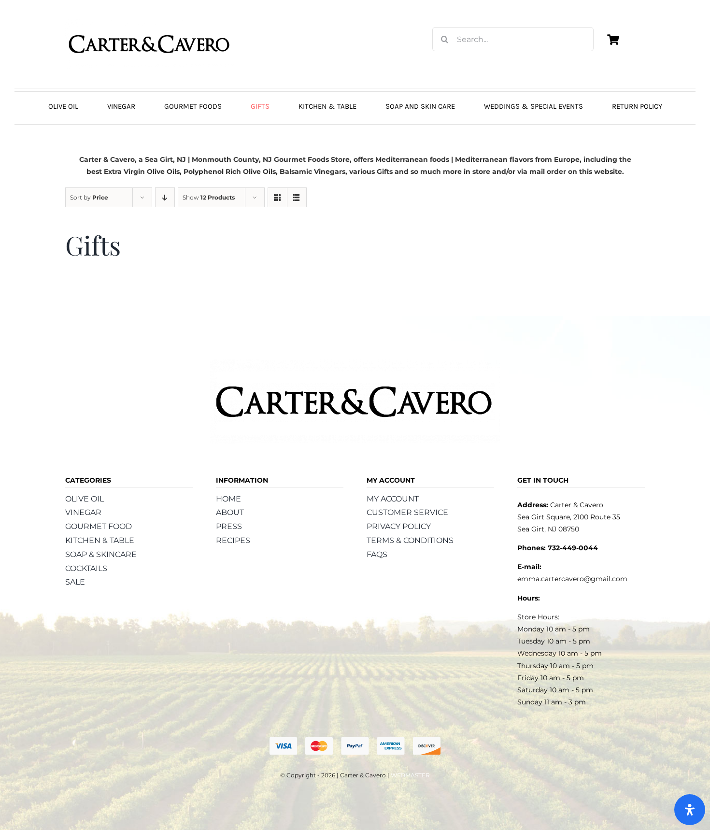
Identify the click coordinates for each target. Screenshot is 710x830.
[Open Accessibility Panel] (689, 809)
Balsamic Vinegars (312, 171)
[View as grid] (277, 197)
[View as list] (296, 197)
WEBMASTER (410, 775)
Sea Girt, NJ (165, 159)
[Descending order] (165, 197)
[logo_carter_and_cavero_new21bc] (149, 22)
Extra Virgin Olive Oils (142, 171)
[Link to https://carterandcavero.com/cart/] (613, 39)
